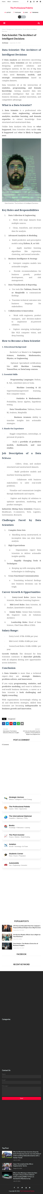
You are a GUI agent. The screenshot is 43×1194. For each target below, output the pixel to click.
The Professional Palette (21, 8)
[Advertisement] (21, 895)
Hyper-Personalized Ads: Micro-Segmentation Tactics (23, 1165)
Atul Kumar (5, 43)
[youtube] (31, 1)
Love (26, 12)
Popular (18, 12)
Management (10, 29)
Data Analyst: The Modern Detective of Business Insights (25, 944)
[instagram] (34, 1)
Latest (8, 12)
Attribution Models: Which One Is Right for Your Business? (27, 935)
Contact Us (15, 1)
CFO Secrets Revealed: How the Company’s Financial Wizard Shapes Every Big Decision (27, 926)
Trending (35, 12)
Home (3, 1)
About (9, 1)
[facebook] (28, 1)
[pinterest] (40, 1)
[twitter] (37, 1)
